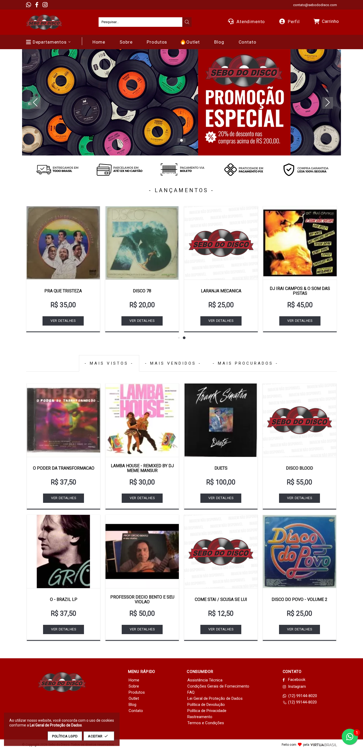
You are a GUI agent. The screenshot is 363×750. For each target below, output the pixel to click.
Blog (132, 704)
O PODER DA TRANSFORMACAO (63, 468)
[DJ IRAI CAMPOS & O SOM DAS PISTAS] (300, 243)
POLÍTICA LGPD (65, 736)
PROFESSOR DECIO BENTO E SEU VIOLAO (142, 599)
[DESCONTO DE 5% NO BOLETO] (181, 170)
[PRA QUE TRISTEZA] (63, 243)
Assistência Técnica (204, 680)
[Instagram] (45, 5)
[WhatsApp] (28, 5)
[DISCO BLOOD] (299, 420)
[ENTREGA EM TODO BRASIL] (57, 170)
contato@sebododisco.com (315, 5)
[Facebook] (37, 4)
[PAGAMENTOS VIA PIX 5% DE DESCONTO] (244, 170)
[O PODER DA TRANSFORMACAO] (63, 420)
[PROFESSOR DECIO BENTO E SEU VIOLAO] (142, 551)
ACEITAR (95, 736)
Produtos (137, 692)
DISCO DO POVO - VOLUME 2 (299, 599)
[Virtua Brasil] (323, 744)
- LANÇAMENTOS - (181, 190)
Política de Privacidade (206, 710)
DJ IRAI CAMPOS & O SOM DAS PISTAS (300, 291)
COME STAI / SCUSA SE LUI (221, 599)
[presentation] (187, 22)
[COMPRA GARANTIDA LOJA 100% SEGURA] (306, 170)
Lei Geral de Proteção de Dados (215, 698)
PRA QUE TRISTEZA (63, 290)
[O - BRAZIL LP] (63, 551)
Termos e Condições (205, 722)
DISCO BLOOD (299, 468)
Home (134, 680)
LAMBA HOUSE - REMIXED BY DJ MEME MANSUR (142, 468)
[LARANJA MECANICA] (221, 243)
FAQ (191, 692)
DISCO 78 (142, 290)
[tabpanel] (181, 102)
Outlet (134, 698)
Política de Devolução (206, 704)
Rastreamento (199, 716)
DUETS (220, 468)
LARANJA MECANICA (221, 290)
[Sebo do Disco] (44, 22)
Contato (136, 710)
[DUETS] (221, 420)
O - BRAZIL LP (63, 599)
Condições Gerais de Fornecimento (218, 686)
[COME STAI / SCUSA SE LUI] (221, 551)
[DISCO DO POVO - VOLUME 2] (299, 551)
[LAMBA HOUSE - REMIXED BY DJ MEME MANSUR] (142, 420)
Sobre (134, 686)
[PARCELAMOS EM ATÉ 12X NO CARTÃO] (119, 170)
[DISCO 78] (142, 243)
